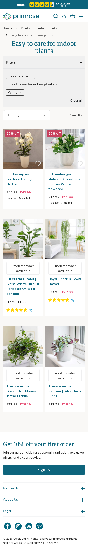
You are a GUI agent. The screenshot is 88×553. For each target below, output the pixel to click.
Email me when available (23, 268)
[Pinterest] (40, 526)
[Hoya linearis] (65, 216)
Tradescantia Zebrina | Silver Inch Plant (64, 391)
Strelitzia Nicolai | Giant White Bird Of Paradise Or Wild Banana (22, 286)
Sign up (44, 470)
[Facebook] (8, 526)
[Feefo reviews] (44, 4)
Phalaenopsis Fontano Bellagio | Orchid (21, 179)
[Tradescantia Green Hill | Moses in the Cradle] (23, 323)
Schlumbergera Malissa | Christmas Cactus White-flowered (64, 181)
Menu (82, 18)
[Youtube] (29, 526)
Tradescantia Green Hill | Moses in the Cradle (21, 391)
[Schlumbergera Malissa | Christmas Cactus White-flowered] (65, 126)
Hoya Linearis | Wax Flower (64, 281)
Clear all (76, 100)
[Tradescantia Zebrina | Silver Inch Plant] (65, 323)
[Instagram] (19, 526)
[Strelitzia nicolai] (23, 216)
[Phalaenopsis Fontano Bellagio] (23, 126)
